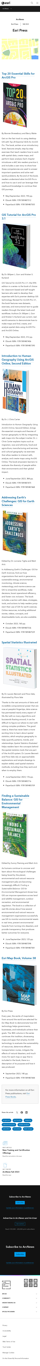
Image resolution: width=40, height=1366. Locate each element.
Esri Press (14, 24)
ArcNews (6, 9)
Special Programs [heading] (8, 1312)
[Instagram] (31, 1285)
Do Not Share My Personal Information (16, 1358)
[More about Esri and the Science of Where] (6, 1285)
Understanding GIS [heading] (8, 1303)
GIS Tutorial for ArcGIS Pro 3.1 (19, 217)
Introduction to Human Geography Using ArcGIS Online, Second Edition (18, 360)
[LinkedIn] (35, 1281)
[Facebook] (26, 1281)
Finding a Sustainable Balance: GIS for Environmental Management (15, 802)
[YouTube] (35, 1285)
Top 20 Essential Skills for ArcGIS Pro (18, 75)
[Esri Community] (26, 1285)
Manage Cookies (8, 1352)
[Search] (32, 3)
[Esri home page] (5, 3)
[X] (31, 1281)
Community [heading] (6, 1298)
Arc (20, 19)
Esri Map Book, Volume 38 (19, 958)
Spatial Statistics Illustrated (19, 642)
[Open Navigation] (37, 3)
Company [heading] (5, 1307)
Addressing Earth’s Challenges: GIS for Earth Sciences (18, 501)
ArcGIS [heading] (4, 1294)
